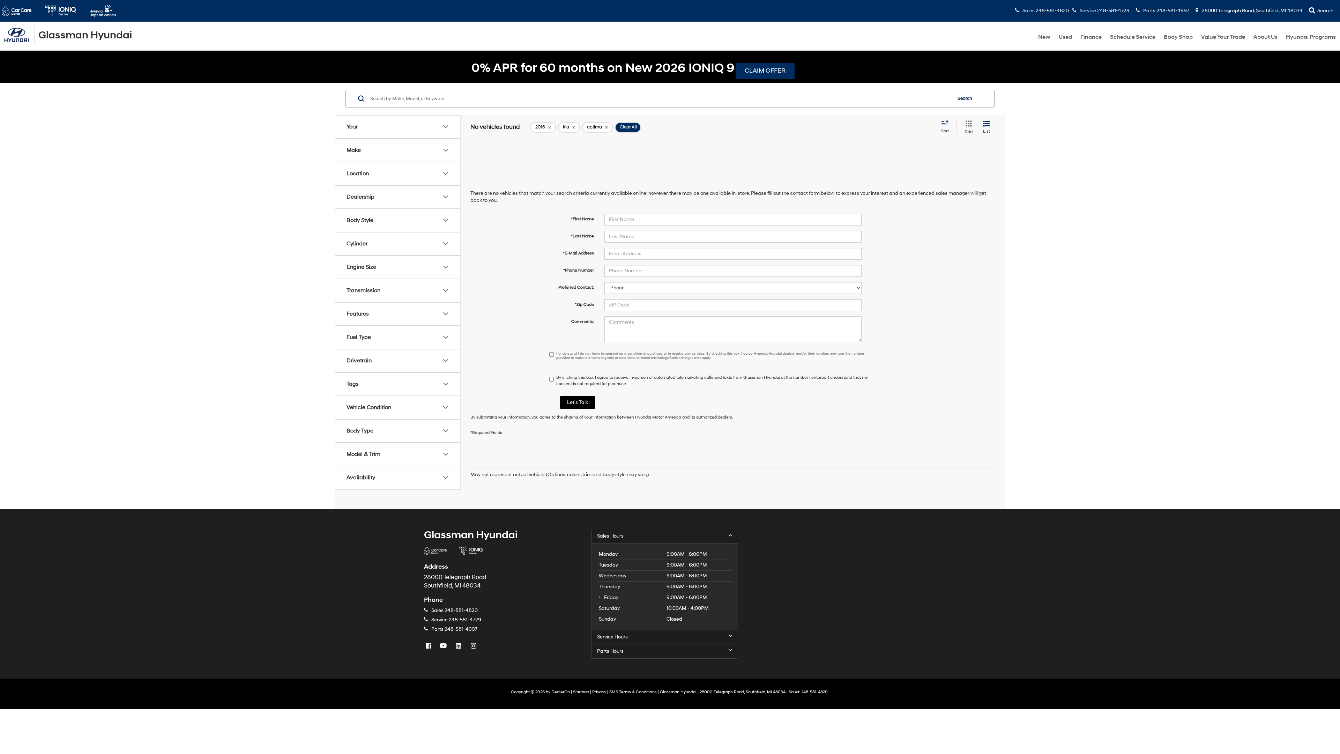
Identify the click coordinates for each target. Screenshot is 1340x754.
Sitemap (581, 692)
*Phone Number (578, 270)
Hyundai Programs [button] (1311, 37)
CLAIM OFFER (765, 71)
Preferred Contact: (576, 287)
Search (965, 98)
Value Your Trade (1223, 37)
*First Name (582, 219)
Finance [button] (1091, 37)
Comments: (582, 321)
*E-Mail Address (578, 253)
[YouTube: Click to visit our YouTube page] (444, 646)
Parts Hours (610, 651)
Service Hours (612, 637)
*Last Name (582, 236)
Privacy (599, 692)
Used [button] (1065, 37)
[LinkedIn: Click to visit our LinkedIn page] (459, 646)
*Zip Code (584, 304)
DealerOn (560, 692)
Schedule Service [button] (1132, 37)
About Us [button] (1265, 37)
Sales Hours (610, 536)
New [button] (1044, 37)
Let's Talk (577, 402)
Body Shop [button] (1178, 37)
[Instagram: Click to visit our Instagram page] (474, 646)
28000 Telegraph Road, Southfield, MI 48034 (1252, 11)
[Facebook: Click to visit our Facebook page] (429, 646)
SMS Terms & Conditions (633, 692)
